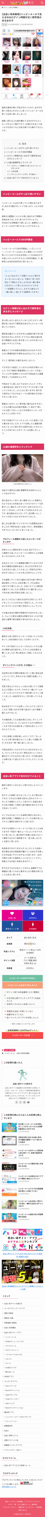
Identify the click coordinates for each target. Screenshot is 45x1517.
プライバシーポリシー (10, 1507)
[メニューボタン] (3, 3)
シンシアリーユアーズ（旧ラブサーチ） (18, 1417)
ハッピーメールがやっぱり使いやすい (23, 148)
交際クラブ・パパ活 (11, 1440)
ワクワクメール (10, 1346)
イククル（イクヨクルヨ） (13, 1354)
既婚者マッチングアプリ (13, 1445)
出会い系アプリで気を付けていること (23, 177)
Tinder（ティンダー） (12, 1399)
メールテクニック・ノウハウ (14, 1308)
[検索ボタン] (42, 3)
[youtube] (28, 1102)
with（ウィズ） (10, 1403)
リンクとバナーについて (32, 1501)
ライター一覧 (12, 1504)
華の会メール (10, 1372)
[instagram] (24, 1102)
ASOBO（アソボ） (10, 1367)
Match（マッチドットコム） (14, 1408)
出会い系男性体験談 (23, 1053)
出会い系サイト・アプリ (13, 1332)
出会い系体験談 (10, 1050)
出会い (6, 1430)
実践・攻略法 (8, 1313)
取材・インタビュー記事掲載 (14, 1501)
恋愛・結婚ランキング (9, 1487)
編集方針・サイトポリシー (27, 1507)
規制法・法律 (8, 1318)
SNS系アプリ (9, 1376)
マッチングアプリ (10, 1381)
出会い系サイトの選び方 (13, 1303)
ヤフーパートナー (11, 1421)
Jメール (8, 1363)
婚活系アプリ (9, 1412)
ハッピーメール (10, 1053)
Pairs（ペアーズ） (10, 1386)
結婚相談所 (8, 1426)
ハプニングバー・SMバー (13, 1450)
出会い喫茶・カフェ (11, 1435)
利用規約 (39, 1507)
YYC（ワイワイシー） (12, 1350)
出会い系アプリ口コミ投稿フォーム (17, 1465)
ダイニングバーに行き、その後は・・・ (24, 174)
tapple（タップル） (11, 1395)
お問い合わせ (22, 1510)
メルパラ (8, 1359)
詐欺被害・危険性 (10, 1323)
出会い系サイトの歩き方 (22, 1084)
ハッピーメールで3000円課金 (19, 152)
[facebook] (16, 1102)
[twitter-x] (20, 1102)
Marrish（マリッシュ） (12, 1390)
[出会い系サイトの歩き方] (22, 3)
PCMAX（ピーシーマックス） (14, 1341)
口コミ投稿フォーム (24, 1504)
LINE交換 (14, 171)
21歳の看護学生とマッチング (19, 162)
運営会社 (34, 1504)
